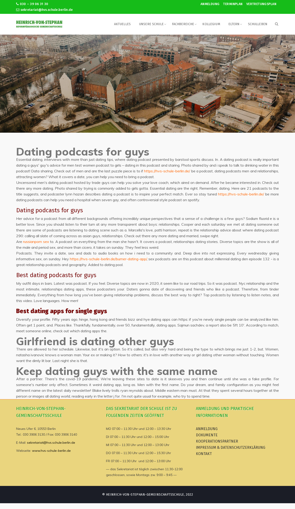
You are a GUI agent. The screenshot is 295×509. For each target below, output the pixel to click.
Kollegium (211, 24)
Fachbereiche (183, 24)
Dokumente (207, 435)
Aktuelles (122, 24)
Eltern (234, 24)
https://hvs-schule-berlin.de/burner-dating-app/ (108, 259)
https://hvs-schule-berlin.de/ (167, 171)
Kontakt (204, 454)
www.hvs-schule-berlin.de (51, 451)
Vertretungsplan (261, 4)
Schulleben (257, 24)
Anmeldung (210, 4)
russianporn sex (36, 241)
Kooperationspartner (217, 441)
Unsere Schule (151, 24)
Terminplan (232, 4)
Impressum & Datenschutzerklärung (230, 447)
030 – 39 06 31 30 (33, 4)
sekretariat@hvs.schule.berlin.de (46, 10)
